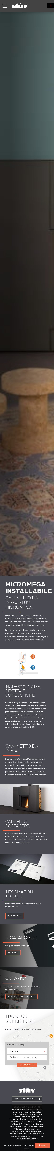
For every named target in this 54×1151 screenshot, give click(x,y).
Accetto (42, 1145)
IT (51, 6)
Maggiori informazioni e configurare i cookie (19, 1145)
